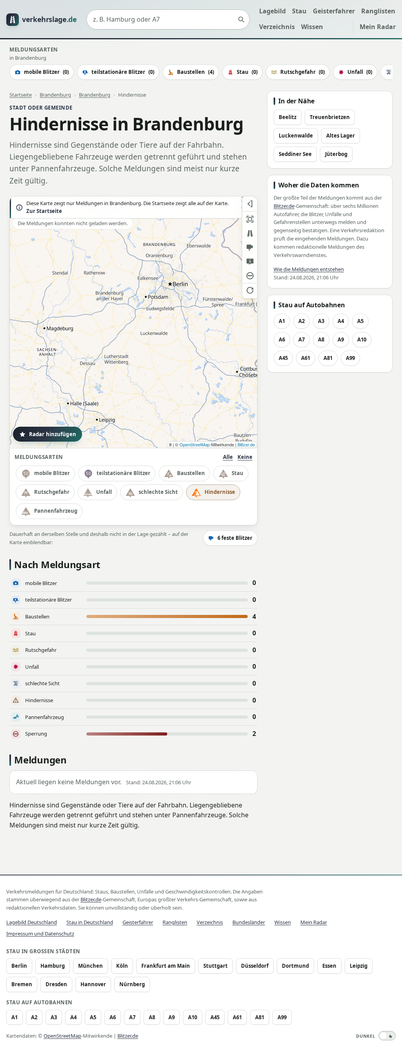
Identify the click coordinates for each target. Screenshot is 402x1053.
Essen (329, 965)
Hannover (93, 984)
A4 (341, 321)
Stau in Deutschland (89, 922)
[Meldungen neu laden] (249, 290)
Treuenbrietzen (330, 117)
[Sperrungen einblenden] (249, 276)
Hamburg (52, 965)
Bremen (21, 984)
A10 (361, 339)
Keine (245, 456)
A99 (350, 357)
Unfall (359, 71)
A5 (360, 321)
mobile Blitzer (46, 71)
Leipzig (358, 965)
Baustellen (195, 71)
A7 (301, 339)
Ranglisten (378, 11)
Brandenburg (55, 94)
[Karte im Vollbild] (249, 219)
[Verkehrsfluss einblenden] (249, 233)
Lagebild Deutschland (31, 922)
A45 (283, 357)
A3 (321, 321)
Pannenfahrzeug (55, 510)
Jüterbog (336, 154)
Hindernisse (220, 491)
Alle (228, 456)
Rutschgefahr (302, 71)
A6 (282, 339)
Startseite (20, 94)
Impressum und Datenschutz (40, 933)
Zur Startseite (44, 211)
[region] (133, 322)
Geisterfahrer (334, 11)
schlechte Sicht (158, 491)
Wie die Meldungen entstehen (309, 269)
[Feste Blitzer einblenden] (249, 247)
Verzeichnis (277, 26)
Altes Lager (340, 135)
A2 (301, 321)
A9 (341, 339)
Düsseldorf (255, 965)
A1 (282, 321)
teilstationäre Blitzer (122, 71)
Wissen (312, 26)
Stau (299, 11)
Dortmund (295, 965)
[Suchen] (241, 20)
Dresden (56, 984)
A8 (321, 339)
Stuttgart (215, 965)
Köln (122, 965)
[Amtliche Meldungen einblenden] (249, 262)
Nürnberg (132, 984)
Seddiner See (295, 154)
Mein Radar (378, 26)
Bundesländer (248, 922)
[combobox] (168, 19)
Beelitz (287, 117)
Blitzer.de (246, 444)
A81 (328, 357)
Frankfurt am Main (165, 965)
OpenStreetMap (194, 444)
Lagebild (272, 11)
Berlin (19, 965)
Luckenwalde (296, 135)
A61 (305, 357)
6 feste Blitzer (234, 537)
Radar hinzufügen (52, 434)
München (90, 965)
